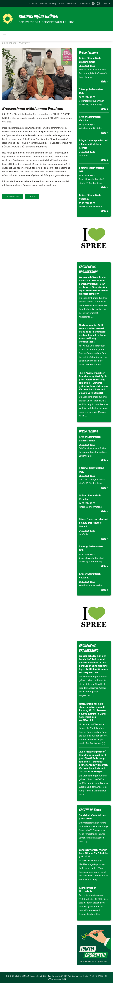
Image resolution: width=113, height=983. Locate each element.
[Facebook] (93, 3)
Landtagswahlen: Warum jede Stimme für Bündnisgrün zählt (93, 853)
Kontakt (43, 3)
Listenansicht (12, 196)
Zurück (31, 196)
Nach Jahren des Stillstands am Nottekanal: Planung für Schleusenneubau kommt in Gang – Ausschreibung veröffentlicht (93, 333)
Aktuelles (33, 3)
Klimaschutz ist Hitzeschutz (87, 889)
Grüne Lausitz (9, 43)
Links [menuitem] (105, 3)
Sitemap (52, 3)
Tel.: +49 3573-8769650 (95, 976)
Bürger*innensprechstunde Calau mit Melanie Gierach (93, 144)
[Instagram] (98, 3)
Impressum (71, 3)
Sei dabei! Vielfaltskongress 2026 (92, 817)
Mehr (103, 81)
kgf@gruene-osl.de (55, 979)
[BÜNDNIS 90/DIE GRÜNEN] (7, 19)
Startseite (24, 43)
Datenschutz (84, 3)
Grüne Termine (88, 52)
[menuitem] (33, 3)
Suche (61, 3)
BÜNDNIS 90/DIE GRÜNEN (38, 16)
